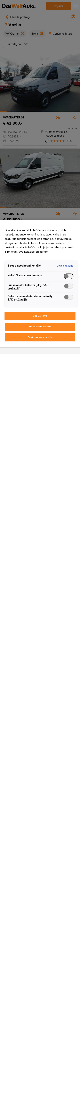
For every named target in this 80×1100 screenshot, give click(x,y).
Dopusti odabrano (40, 326)
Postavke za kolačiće (40, 337)
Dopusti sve (40, 316)
